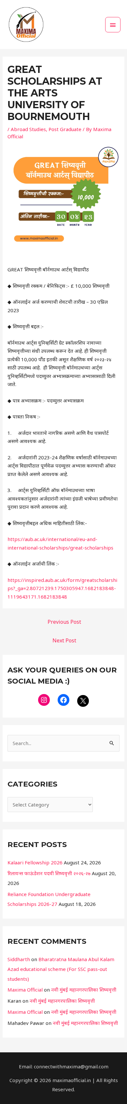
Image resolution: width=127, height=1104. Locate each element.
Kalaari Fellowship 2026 (35, 862)
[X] (83, 701)
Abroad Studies (28, 129)
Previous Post (64, 621)
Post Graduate (65, 129)
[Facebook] (63, 700)
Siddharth (18, 959)
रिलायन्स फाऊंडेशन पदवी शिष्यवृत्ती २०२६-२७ (49, 873)
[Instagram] (44, 700)
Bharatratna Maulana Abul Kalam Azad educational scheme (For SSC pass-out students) (60, 969)
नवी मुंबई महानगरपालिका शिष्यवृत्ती (83, 989)
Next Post (64, 640)
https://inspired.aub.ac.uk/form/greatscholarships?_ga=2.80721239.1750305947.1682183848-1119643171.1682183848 (62, 588)
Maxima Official (25, 989)
